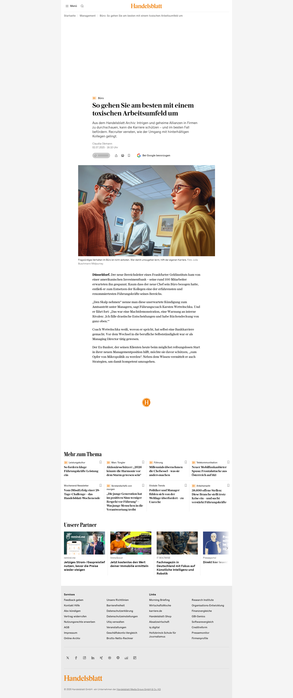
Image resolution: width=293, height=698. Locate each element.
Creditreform (199, 627)
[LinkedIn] (93, 658)
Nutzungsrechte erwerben (79, 622)
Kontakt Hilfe (72, 605)
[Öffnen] (209, 170)
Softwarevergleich (202, 622)
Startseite (70, 16)
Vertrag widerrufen (75, 616)
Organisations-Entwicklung (208, 605)
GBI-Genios (198, 616)
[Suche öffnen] (82, 6)
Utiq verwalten (115, 622)
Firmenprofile (200, 638)
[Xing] (101, 658)
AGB (66, 627)
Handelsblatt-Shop (160, 616)
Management (88, 16)
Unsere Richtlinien (118, 600)
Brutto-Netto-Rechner (120, 638)
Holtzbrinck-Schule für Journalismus (162, 634)
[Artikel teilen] (116, 155)
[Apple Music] (118, 658)
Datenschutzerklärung (120, 611)
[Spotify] (109, 658)
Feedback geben (73, 600)
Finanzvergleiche (202, 611)
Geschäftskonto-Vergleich (122, 633)
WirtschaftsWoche (160, 605)
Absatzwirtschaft (159, 622)
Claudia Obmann (102, 143)
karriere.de (155, 611)
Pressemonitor (200, 633)
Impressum (70, 633)
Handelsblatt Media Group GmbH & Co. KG (139, 689)
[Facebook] (76, 658)
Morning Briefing (159, 600)
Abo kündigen (72, 611)
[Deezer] (126, 658)
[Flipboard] (135, 658)
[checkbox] (129, 155)
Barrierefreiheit (116, 605)
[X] (67, 658)
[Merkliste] (129, 155)
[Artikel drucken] (122, 155)
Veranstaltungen (116, 627)
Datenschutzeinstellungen (122, 616)
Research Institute (203, 600)
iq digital (154, 627)
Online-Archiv (72, 638)
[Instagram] (84, 658)
